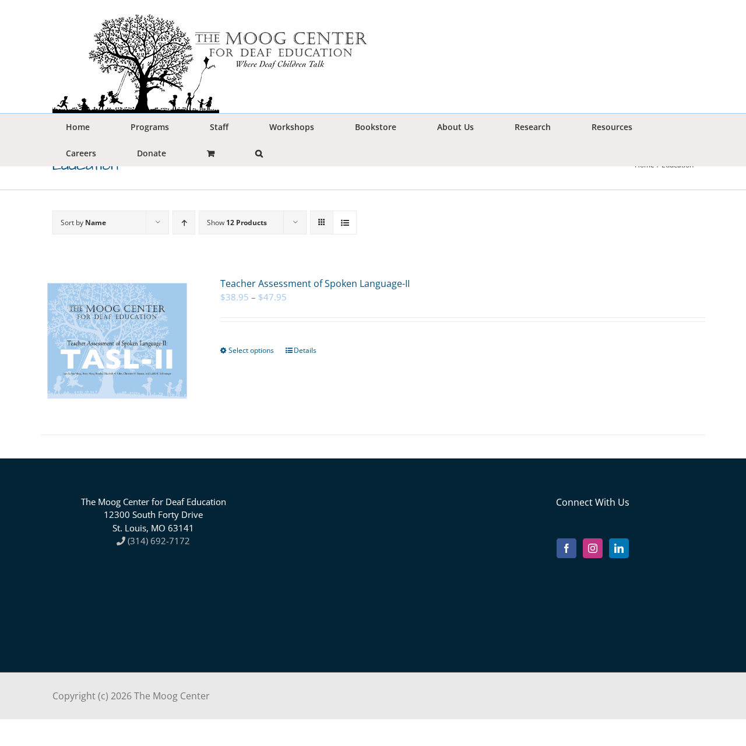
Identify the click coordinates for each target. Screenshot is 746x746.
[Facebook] (566, 548)
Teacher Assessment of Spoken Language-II (315, 283)
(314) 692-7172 (157, 541)
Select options (251, 350)
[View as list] (344, 222)
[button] (259, 153)
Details (305, 350)
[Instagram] (593, 548)
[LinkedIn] (619, 548)
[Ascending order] (184, 222)
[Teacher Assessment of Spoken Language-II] (117, 340)
